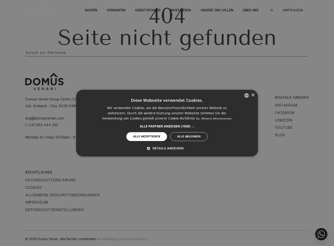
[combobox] (246, 95)
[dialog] (167, 123)
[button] (167, 126)
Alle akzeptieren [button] (146, 136)
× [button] (252, 95)
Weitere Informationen (217, 118)
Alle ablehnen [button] (189, 136)
